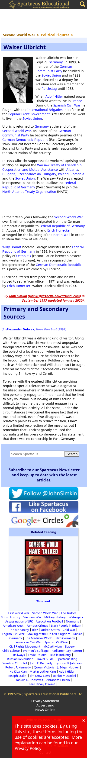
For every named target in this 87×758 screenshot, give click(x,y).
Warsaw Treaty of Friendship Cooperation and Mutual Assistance (42, 167)
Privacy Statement (45, 701)
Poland (63, 174)
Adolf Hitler (54, 96)
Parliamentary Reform (67, 650)
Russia (77, 634)
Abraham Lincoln (58, 680)
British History (10, 617)
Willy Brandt (11, 247)
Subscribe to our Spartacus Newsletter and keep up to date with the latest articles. (44, 475)
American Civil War (29, 642)
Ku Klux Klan (18, 671)
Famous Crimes (37, 625)
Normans (72, 621)
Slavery (70, 646)
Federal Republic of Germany (62, 226)
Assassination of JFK (19, 621)
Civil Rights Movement (24, 646)
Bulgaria (9, 174)
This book (43, 601)
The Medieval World (38, 638)
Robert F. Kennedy (18, 667)
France (77, 101)
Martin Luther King (43, 671)
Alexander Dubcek (20, 329)
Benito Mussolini (64, 676)
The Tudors (68, 613)
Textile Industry (60, 655)
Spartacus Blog (67, 659)
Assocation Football (49, 621)
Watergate (76, 617)
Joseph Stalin (17, 676)
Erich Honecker (59, 230)
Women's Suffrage (35, 650)
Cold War (69, 630)
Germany (55, 62)
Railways (19, 655)
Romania (77, 174)
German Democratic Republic (25, 139)
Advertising (45, 705)
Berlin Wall (61, 234)
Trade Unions (37, 655)
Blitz (35, 630)
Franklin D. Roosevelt (28, 680)
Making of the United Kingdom (48, 634)
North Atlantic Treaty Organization (29, 191)
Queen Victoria (44, 667)
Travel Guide (45, 659)
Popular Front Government (29, 114)
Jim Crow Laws (40, 676)
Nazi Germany (65, 638)
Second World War (16, 131)
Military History (55, 617)
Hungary (49, 174)
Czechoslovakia (29, 174)
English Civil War (13, 634)
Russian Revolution (20, 659)
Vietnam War (32, 617)
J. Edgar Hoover (68, 667)
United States (50, 630)
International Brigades (45, 109)
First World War (18, 613)
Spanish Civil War (67, 105)
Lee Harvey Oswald (42, 684)
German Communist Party (53, 68)
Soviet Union (51, 75)
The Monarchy (19, 630)
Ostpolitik (23, 256)
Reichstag (49, 88)
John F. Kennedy (41, 663)
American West (13, 625)
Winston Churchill (15, 663)
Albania (72, 169)
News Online (45, 709)
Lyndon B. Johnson (68, 663)
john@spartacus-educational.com (54, 296)
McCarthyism (52, 646)
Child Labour (11, 650)
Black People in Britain (66, 625)
